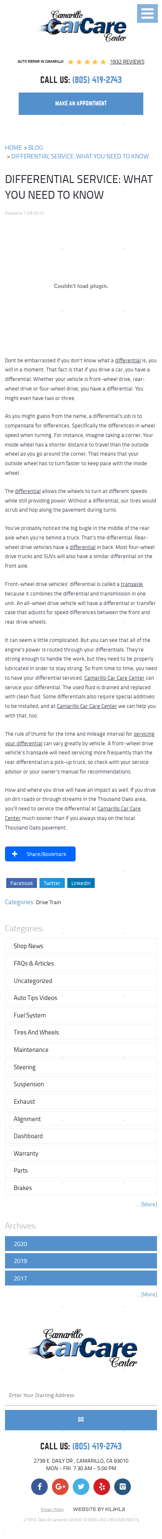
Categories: (24, 928)
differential (128, 360)
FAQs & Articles (34, 963)
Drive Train (48, 902)
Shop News (28, 945)
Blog (35, 147)
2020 (20, 1243)
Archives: (21, 1225)
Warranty (26, 1153)
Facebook (21, 883)
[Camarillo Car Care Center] (81, 25)
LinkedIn (81, 883)
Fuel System (30, 1015)
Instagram (122, 1486)
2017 (20, 1278)
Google (60, 1486)
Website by (98, 1509)
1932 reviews (127, 61)
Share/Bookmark (46, 854)
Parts (21, 1170)
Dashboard (28, 1136)
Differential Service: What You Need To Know (80, 156)
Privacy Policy (52, 1509)
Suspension (29, 1084)
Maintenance (31, 1049)
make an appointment (81, 103)
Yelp (101, 1486)
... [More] (146, 1204)
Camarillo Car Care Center (114, 677)
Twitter (52, 883)
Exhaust (24, 1101)
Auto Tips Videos (35, 997)
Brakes (23, 1187)
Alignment (27, 1119)
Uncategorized (33, 980)
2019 (20, 1260)
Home (13, 147)
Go (81, 1419)
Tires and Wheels (36, 1032)
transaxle (132, 584)
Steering (25, 1067)
